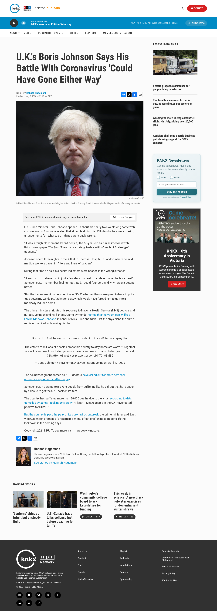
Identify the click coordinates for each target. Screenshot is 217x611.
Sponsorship (126, 579)
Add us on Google (122, 217)
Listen (74, 33)
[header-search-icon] (182, 8)
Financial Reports (170, 551)
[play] (14, 23)
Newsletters (126, 565)
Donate (198, 8)
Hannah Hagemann (36, 93)
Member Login (112, 33)
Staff (80, 565)
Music (27, 33)
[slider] (28, 23)
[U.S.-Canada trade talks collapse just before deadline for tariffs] (62, 499)
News (13, 33)
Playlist (123, 551)
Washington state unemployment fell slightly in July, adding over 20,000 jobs (174, 121)
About (128, 33)
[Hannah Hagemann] (23, 456)
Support (90, 33)
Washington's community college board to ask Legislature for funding (93, 501)
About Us (82, 551)
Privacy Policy (185, 197)
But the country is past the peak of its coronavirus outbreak (61, 414)
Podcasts (44, 33)
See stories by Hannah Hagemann (56, 462)
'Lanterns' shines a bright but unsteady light (27, 517)
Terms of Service (170, 566)
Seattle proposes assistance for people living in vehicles (171, 87)
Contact (82, 558)
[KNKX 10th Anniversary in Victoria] (176, 226)
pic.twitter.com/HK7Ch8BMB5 (94, 355)
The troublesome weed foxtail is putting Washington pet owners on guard (172, 103)
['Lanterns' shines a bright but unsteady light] (28, 499)
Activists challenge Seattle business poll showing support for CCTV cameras (174, 139)
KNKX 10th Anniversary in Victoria (177, 256)
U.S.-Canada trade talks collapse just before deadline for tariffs (60, 519)
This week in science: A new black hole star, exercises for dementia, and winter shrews (128, 501)
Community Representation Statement (176, 559)
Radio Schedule (86, 579)
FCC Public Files (169, 580)
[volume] (23, 23)
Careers (124, 572)
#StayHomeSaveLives (61, 355)
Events (58, 33)
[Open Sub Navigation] (19, 33)
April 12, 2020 (116, 362)
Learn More (177, 284)
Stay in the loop (177, 191)
